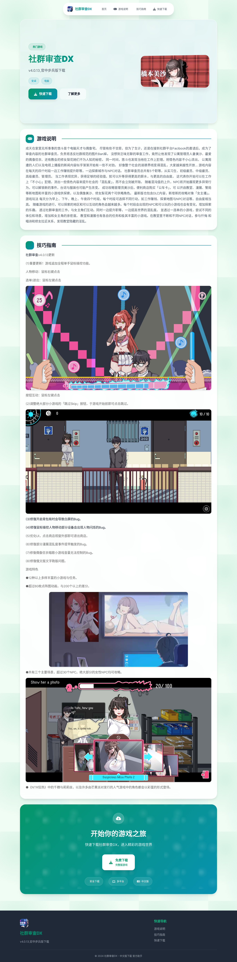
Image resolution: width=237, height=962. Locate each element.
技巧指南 (159, 934)
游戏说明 (159, 928)
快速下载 (159, 940)
